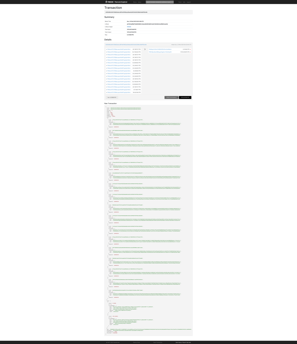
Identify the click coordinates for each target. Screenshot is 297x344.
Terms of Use (136, 342)
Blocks (135, 2)
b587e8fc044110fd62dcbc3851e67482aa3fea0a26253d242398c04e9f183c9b (126, 44)
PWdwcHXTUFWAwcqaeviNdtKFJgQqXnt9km (118, 49)
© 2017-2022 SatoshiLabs (113, 342)
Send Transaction (157, 342)
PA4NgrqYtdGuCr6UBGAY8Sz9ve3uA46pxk (160, 49)
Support (189, 2)
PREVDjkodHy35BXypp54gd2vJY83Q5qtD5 (160, 52)
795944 (129, 26)
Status (139, 2)
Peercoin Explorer (121, 2)
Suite (184, 2)
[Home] (109, 2)
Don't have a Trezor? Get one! (183, 342)
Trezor (180, 2)
